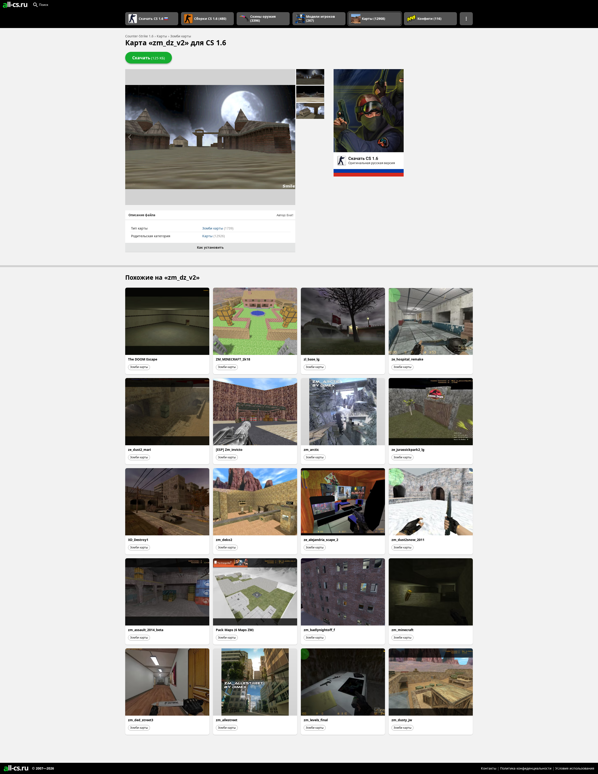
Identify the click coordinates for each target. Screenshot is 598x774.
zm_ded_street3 (140, 720)
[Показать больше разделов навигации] (466, 18)
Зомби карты (217, 228)
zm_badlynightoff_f (319, 630)
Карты (213, 236)
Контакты (488, 768)
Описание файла (141, 215)
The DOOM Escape (142, 359)
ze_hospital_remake (407, 359)
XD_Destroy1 (138, 539)
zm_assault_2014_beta (145, 630)
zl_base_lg (312, 359)
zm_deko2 (224, 539)
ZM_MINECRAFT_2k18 (233, 359)
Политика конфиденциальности (526, 768)
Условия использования (574, 768)
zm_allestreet (226, 720)
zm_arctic (311, 449)
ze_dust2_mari (139, 449)
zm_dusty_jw (402, 720)
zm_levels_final (316, 720)
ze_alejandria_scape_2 (321, 539)
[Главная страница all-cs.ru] (15, 5)
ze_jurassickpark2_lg (408, 449)
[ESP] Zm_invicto (229, 449)
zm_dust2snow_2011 (408, 539)
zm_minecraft (402, 630)
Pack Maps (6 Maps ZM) (235, 630)
